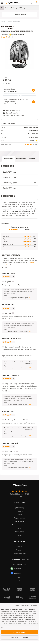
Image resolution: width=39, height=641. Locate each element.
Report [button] (5, 295)
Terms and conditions (19, 525)
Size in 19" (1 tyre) (9, 188)
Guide (7, 8)
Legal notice (19, 521)
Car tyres (19, 546)
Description (21, 159)
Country (19, 528)
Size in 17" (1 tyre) (9, 177)
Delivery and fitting (18, 8)
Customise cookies (19, 637)
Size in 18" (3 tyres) (10, 183)
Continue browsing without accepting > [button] (26, 605)
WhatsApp (17, 568)
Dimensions (8, 159)
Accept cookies (19, 632)
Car (2, 8)
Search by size (20, 14)
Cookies (19, 535)
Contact (19, 577)
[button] (9, 293)
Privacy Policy (19, 532)
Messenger (17, 573)
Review (32, 159)
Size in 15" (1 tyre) (9, 172)
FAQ (19, 581)
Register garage (19, 518)
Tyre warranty (19, 508)
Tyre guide (19, 511)
